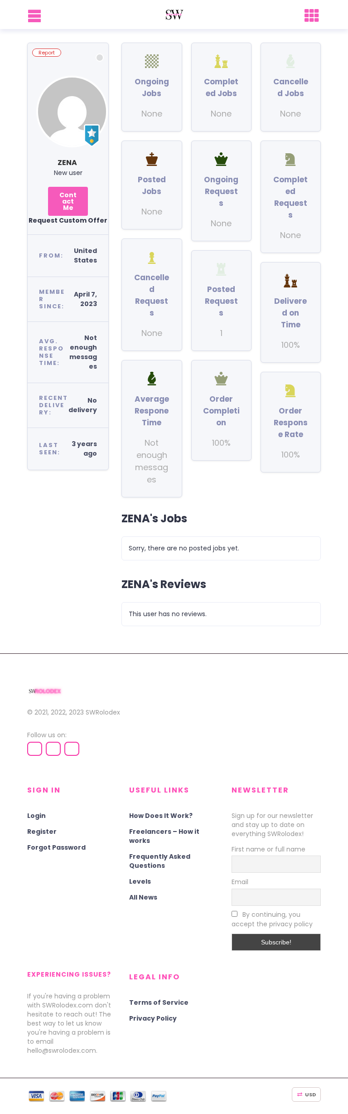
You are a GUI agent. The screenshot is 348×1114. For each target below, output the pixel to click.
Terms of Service (158, 1002)
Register (42, 831)
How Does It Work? (161, 815)
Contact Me (68, 201)
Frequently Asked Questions (159, 861)
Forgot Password (56, 847)
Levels (140, 881)
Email (240, 881)
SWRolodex (103, 712)
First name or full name (268, 849)
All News (143, 897)
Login (36, 815)
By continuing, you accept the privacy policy (272, 919)
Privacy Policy (153, 1018)
